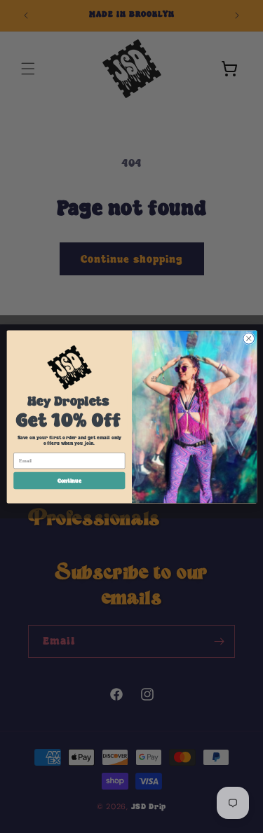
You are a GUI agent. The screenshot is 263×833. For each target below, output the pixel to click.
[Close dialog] (248, 338)
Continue (69, 479)
